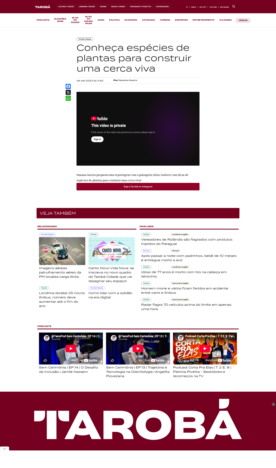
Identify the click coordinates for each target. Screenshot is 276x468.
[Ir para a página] (233, 6)
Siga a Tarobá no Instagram (138, 186)
